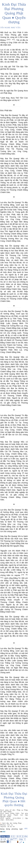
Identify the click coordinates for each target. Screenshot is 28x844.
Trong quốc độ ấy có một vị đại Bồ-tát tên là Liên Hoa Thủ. (14, 229)
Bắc (26, 828)
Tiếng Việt (5, 836)
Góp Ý (22, 839)
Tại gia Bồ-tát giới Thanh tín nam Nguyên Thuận (14, 815)
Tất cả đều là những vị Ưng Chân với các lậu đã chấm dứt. (14, 42)
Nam (3, 831)
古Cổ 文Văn (22, 836)
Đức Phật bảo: (6, 110)
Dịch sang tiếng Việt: (10, 813)
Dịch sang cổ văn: (8, 810)
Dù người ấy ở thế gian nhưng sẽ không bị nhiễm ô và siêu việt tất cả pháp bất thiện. (14, 277)
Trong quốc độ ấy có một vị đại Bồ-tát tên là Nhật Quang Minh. (14, 335)
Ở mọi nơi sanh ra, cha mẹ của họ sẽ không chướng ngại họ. (14, 475)
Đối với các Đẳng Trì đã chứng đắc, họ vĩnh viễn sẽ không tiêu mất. (14, 580)
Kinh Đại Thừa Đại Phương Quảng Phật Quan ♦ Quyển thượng (14, 13)
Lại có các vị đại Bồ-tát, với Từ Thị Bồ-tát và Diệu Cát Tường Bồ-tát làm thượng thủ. (14, 52)
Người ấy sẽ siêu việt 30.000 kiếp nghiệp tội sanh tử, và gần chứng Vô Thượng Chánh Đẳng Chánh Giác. (14, 495)
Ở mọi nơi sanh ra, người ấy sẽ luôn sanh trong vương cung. (14, 470)
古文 (13, 836)
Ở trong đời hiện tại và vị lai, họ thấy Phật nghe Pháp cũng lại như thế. (14, 595)
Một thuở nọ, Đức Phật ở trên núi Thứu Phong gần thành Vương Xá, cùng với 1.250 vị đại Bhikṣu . (14, 36)
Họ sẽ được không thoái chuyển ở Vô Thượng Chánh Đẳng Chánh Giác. (14, 487)
